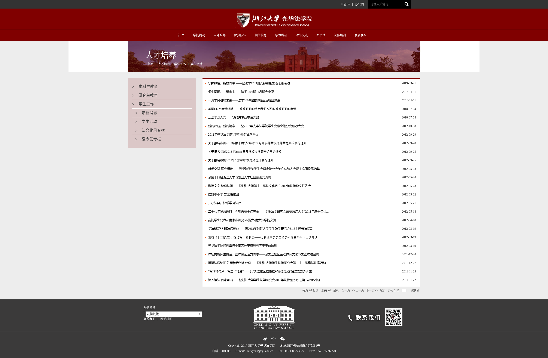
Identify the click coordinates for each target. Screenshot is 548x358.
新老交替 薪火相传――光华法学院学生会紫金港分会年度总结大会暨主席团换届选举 (264, 168)
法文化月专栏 (148, 130)
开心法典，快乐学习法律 (224, 203)
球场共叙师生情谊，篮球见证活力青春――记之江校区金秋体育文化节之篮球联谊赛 (263, 254)
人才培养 (164, 64)
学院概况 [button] (199, 35)
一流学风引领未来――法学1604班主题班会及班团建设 (244, 100)
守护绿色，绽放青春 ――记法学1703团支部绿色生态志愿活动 (249, 83)
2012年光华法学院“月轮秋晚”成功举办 (233, 134)
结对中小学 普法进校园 (223, 194)
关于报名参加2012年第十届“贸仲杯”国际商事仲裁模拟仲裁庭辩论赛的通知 (257, 143)
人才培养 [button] (220, 35)
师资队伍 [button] (240, 35)
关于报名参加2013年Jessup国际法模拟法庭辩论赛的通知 (244, 151)
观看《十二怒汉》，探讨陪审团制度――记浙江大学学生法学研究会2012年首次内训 (262, 237)
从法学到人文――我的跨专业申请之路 (233, 117)
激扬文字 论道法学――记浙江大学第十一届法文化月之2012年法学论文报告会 (259, 186)
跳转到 (415, 290)
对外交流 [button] (302, 35)
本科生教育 (145, 86)
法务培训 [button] (340, 35)
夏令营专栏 (146, 139)
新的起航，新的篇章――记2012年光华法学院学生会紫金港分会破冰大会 (256, 126)
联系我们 (149, 319)
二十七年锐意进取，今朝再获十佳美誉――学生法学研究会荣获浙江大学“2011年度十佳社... (268, 211)
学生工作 (180, 64)
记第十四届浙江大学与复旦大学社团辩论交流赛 (239, 177)
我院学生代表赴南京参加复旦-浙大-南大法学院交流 (242, 220)
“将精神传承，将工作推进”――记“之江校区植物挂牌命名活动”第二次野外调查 (260, 271)
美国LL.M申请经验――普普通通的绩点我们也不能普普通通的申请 (252, 109)
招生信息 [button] (261, 35)
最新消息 (144, 113)
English (345, 4)
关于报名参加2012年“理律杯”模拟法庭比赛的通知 (241, 160)
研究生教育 (145, 95)
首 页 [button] (181, 35)
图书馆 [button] (320, 35)
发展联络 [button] (360, 35)
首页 (151, 64)
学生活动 (197, 64)
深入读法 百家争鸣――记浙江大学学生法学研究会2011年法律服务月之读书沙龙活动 (264, 280)
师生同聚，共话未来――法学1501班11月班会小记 (241, 91)
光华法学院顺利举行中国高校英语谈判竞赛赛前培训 (242, 245)
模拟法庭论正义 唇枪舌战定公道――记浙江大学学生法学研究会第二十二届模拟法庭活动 (267, 263)
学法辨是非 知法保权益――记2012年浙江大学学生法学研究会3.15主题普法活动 (260, 228)
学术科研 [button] (281, 35)
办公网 (359, 4)
